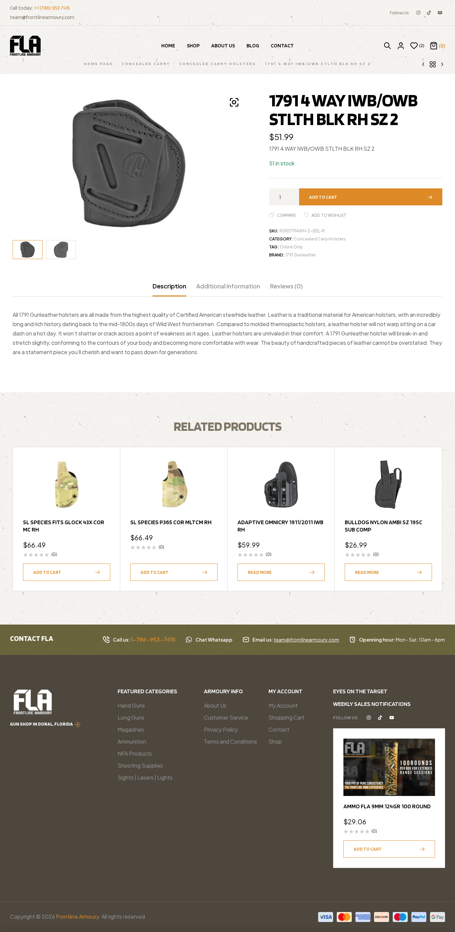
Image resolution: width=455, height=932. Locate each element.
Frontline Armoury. (78, 916)
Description (169, 286)
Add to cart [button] (47, 572)
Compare (286, 215)
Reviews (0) (286, 286)
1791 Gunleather (300, 254)
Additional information (228, 286)
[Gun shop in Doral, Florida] (78, 725)
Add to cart (323, 197)
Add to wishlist (328, 215)
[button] (234, 102)
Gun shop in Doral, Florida (41, 724)
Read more (260, 572)
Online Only (291, 246)
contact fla (31, 638)
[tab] (169, 289)
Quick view (102, 482)
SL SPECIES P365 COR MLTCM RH (171, 522)
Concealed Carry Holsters (320, 238)
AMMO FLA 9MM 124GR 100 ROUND (387, 806)
